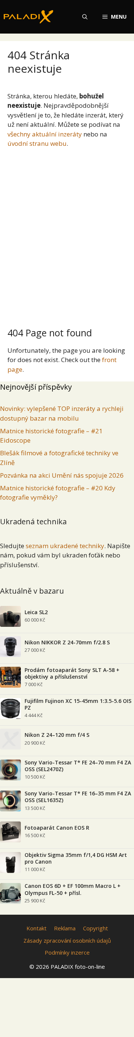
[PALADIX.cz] (28, 17)
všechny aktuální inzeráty (44, 134)
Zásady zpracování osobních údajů (67, 940)
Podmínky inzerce (67, 952)
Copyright (95, 928)
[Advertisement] (67, 234)
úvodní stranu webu (37, 143)
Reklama (65, 928)
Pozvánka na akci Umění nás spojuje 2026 (62, 475)
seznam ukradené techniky (65, 545)
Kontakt (36, 928)
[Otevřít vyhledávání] (85, 17)
